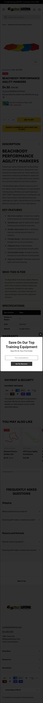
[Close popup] (41, 334)
